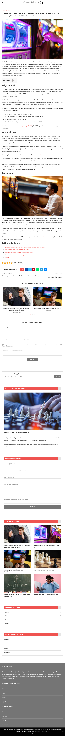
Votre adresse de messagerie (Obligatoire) (15, 470)
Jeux (9, 10)
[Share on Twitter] (30, 269)
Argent (3, 10)
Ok (32, 733)
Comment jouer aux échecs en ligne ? (16, 255)
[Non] (63, 732)
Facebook (6, 639)
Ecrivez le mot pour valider (13, 350)
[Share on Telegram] (41, 269)
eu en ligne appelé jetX (25, 126)
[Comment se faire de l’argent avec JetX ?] (47, 583)
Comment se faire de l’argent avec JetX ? (17, 249)
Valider (57, 377)
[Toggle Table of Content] (13, 80)
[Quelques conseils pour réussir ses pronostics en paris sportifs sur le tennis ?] (17, 296)
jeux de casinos (38, 155)
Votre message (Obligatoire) (11, 484)
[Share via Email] (45, 269)
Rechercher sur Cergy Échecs (13, 374)
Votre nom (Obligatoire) (10, 463)
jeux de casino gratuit (46, 237)
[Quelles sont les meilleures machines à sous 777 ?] (47, 534)
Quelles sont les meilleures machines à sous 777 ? (46, 546)
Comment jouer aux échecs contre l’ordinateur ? (19, 252)
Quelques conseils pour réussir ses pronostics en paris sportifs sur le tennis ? (17, 546)
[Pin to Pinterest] (33, 269)
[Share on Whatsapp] (37, 269)
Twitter (6, 648)
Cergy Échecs (10, 16)
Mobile (33, 623)
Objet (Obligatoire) (9, 477)
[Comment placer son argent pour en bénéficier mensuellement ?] (17, 583)
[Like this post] (22, 269)
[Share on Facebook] (26, 269)
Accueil (7, 257)
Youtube (6, 644)
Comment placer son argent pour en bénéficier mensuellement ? (17, 595)
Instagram (7, 652)
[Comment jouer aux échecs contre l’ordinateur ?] (47, 296)
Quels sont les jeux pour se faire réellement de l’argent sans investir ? (25, 247)
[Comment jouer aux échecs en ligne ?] (47, 559)
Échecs (33, 616)
